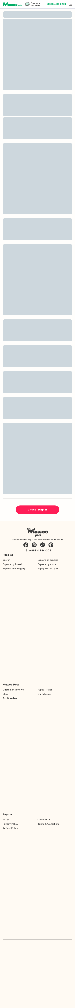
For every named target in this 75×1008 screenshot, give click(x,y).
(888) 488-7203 (56, 4)
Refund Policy (10, 828)
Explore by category (14, 568)
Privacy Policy (10, 824)
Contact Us (44, 819)
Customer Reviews (13, 690)
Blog (5, 694)
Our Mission (44, 694)
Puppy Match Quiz (48, 568)
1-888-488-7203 (40, 550)
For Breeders (10, 698)
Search (6, 560)
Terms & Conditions (48, 824)
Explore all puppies (48, 560)
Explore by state (47, 564)
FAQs (6, 819)
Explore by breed (12, 564)
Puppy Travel (45, 690)
